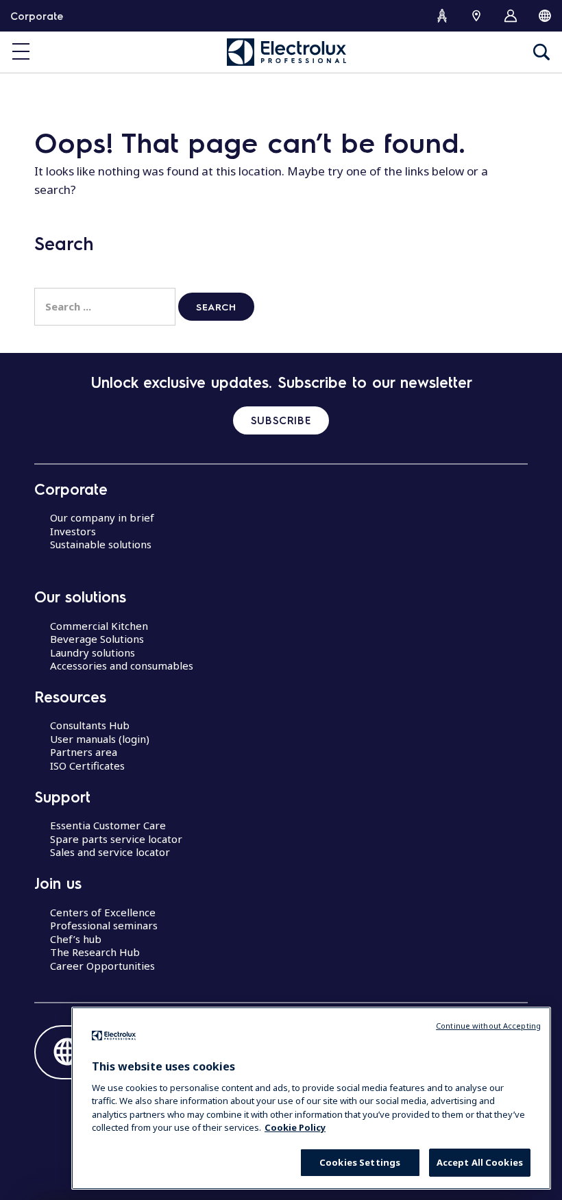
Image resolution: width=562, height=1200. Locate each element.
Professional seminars (104, 925)
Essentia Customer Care (108, 825)
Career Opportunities (102, 965)
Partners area (83, 752)
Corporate (36, 16)
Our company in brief (102, 517)
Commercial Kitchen (99, 626)
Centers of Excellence (103, 912)
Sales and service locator (110, 852)
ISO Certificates (87, 765)
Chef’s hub (75, 939)
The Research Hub (95, 952)
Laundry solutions (92, 652)
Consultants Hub (90, 725)
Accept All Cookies (480, 1162)
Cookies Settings (359, 1162)
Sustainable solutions (100, 544)
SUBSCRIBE (281, 420)
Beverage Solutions (97, 639)
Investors (73, 531)
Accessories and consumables (121, 665)
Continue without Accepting (488, 1025)
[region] (311, 1098)
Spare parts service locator (116, 839)
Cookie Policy (295, 1127)
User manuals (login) (99, 739)
